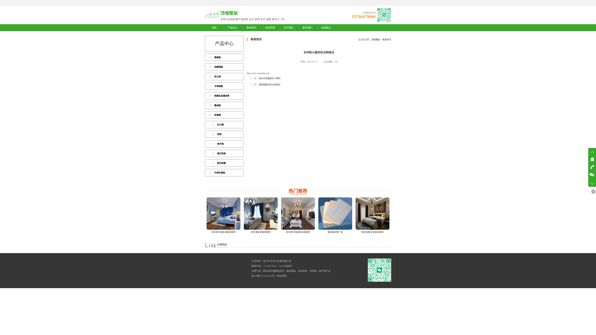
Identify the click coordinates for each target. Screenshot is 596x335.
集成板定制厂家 (335, 232)
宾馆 (219, 134)
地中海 (220, 144)
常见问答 (270, 27)
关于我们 (289, 27)
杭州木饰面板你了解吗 (269, 78)
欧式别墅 (221, 163)
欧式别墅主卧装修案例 (372, 232)
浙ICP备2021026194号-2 (263, 276)
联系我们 (307, 27)
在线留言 (326, 27)
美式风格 (221, 153)
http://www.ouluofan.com (258, 73)
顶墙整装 (375, 39)
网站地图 (281, 276)
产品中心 (233, 27)
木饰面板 (218, 86)
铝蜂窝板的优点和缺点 (269, 84)
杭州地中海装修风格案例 (298, 232)
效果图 (217, 115)
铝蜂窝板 (218, 67)
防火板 (217, 76)
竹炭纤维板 (219, 173)
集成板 (217, 105)
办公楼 (220, 124)
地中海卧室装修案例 (261, 232)
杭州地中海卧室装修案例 (223, 232)
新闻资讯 (251, 27)
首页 (214, 27)
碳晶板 (217, 57)
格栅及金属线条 (222, 96)
